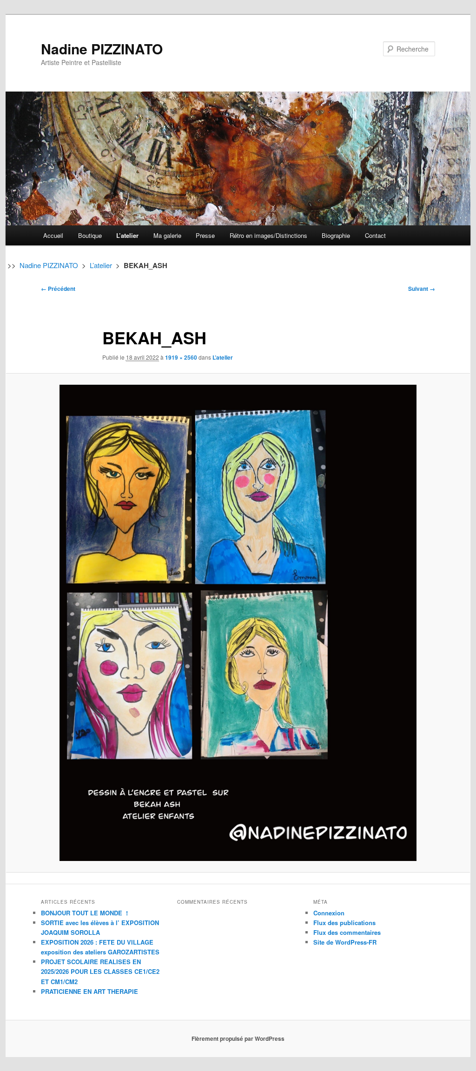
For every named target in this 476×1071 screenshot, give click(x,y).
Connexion (328, 912)
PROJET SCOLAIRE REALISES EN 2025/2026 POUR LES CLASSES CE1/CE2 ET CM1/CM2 (100, 971)
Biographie (336, 235)
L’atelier (127, 235)
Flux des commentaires (347, 932)
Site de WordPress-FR (345, 942)
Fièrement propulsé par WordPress (238, 1038)
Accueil (53, 235)
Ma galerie (167, 235)
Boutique (90, 235)
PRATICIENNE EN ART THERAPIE (89, 991)
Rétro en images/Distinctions (268, 235)
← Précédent (58, 288)
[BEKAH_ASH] (238, 623)
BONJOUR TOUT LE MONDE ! (84, 912)
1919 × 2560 (181, 357)
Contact (375, 235)
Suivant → (421, 288)
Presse (205, 235)
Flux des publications (344, 922)
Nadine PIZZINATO (102, 49)
